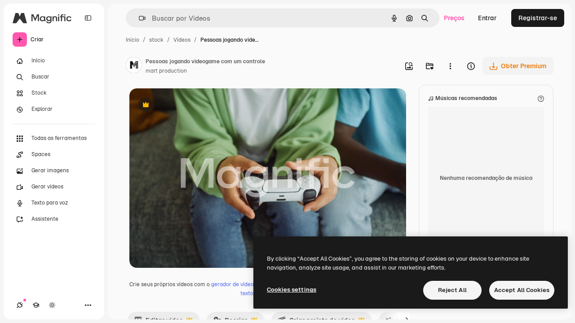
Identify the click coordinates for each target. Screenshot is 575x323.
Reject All (452, 290)
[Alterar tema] (52, 305)
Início (132, 40)
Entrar (487, 18)
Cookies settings (291, 289)
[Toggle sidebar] (88, 18)
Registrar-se (537, 18)
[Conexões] (20, 305)
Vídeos (181, 40)
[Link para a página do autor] (134, 66)
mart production (166, 70)
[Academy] (36, 305)
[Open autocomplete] (138, 18)
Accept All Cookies (521, 290)
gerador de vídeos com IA (243, 284)
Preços (454, 18)
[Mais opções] (450, 66)
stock (156, 40)
